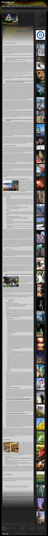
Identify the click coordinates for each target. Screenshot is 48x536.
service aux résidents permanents (22, 73)
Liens (14, 527)
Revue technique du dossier (40, 13)
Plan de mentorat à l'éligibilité (39, 16)
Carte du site (38, 24)
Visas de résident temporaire (26, 497)
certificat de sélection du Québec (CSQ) (27, 238)
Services (6, 8)
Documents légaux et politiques (22, 526)
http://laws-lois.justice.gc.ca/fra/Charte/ (25, 492)
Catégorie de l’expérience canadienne (10, 31)
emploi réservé (30, 102)
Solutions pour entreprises (40, 21)
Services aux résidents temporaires (32, 527)
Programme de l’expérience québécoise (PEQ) (18, 130)
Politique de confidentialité (22, 527)
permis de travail (24, 161)
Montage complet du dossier (40, 19)
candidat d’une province (13, 259)
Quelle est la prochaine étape (8, 38)
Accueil (3, 8)
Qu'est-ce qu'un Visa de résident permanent (10, 26)
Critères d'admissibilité (26, 175)
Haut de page (40, 533)
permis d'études (18, 161)
